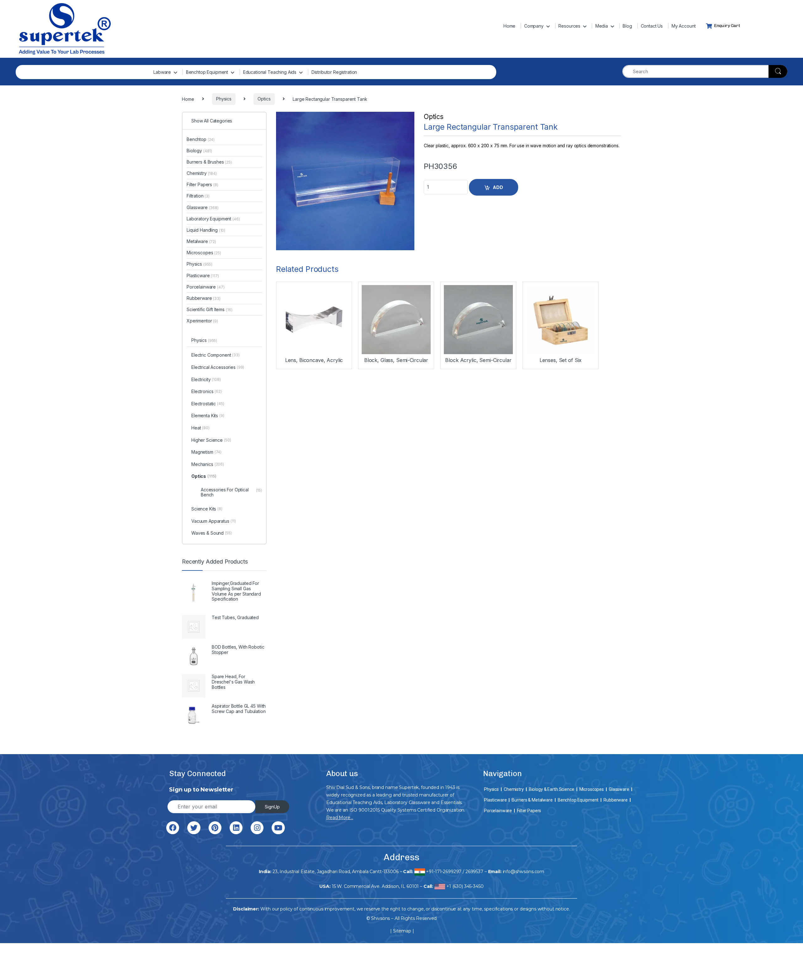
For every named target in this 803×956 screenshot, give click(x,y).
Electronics (206, 391)
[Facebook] (172, 827)
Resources (569, 26)
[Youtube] (278, 827)
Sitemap (402, 931)
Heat (200, 427)
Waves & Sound (211, 533)
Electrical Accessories (217, 367)
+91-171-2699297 (443, 871)
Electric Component (215, 355)
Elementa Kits (207, 415)
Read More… (339, 817)
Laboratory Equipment (213, 218)
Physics (199, 264)
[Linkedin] (236, 827)
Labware (162, 72)
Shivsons (380, 918)
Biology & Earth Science (551, 789)
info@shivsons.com (524, 871)
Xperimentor (202, 320)
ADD (498, 187)
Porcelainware (206, 286)
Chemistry (202, 173)
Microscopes (204, 252)
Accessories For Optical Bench (231, 492)
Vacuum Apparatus (213, 521)
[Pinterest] (215, 827)
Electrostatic (207, 403)
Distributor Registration (334, 72)
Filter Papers (202, 184)
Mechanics (207, 464)
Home (509, 26)
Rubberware (204, 298)
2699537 (474, 871)
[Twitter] (193, 827)
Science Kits (206, 508)
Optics (434, 117)
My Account (684, 26)
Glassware (203, 207)
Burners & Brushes (209, 162)
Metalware (201, 241)
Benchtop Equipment (207, 72)
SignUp (272, 806)
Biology (199, 150)
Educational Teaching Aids (270, 72)
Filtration (198, 195)
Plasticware (203, 275)
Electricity (206, 379)
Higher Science (211, 440)
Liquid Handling (206, 230)
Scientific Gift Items (209, 309)
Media (601, 26)
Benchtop (201, 139)
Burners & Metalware (532, 799)
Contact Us (652, 26)
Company (534, 26)
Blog (627, 26)
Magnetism (206, 452)
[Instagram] (257, 827)
